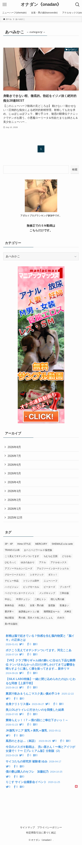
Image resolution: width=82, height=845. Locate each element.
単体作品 (9, 605)
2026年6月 (14, 464)
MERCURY (41, 544)
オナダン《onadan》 (41, 4)
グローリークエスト (15, 574)
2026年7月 (14, 455)
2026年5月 (14, 473)
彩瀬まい (64, 605)
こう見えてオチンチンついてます (22, 556)
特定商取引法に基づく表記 (41, 832)
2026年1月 (14, 508)
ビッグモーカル (31, 587)
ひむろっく (10, 562)
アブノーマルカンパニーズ (18, 568)
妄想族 (51, 605)
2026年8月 (14, 447)
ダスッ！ (52, 574)
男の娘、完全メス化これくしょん (35, 617)
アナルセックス (59, 562)
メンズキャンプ (47, 593)
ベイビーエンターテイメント (20, 593)
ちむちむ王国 (50, 556)
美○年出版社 (11, 624)
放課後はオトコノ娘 (28, 611)
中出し (8, 599)
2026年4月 (14, 482)
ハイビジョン (11, 587)
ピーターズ (49, 587)
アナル (42, 562)
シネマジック (37, 574)
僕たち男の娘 (57, 599)
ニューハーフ (50, 580)
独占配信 (9, 617)
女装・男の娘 (37, 605)
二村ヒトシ (40, 599)
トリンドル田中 (31, 580)
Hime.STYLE (24, 544)
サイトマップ (27, 827)
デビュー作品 (11, 580)
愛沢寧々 (9, 611)
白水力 (60, 617)
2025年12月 (15, 517)
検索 (74, 169)
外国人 (21, 605)
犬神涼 (67, 611)
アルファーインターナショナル (53, 568)
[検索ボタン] (77, 4)
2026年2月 (14, 499)
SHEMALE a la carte (62, 544)
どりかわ (66, 556)
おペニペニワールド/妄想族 (38, 550)
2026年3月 (14, 491)
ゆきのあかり (28, 562)
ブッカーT (65, 587)
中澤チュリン (23, 599)
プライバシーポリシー (49, 827)
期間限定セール (52, 611)
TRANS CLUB (12, 550)
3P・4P (9, 544)
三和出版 (64, 593)
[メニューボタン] (4, 4)
